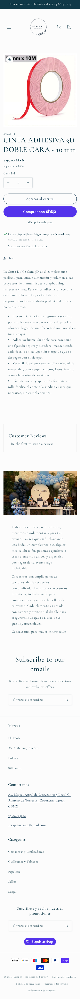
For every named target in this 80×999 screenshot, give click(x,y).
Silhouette (15, 768)
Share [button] (11, 258)
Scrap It (18, 976)
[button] (9, 27)
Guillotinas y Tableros (23, 861)
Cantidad (9, 173)
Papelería (14, 872)
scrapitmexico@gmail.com (27, 825)
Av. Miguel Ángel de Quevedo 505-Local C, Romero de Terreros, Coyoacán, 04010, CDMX (39, 800)
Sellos (12, 881)
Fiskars (13, 758)
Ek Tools (14, 738)
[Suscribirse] (67, 700)
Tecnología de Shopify (35, 976)
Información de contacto (42, 990)
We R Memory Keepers (23, 748)
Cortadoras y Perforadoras (26, 851)
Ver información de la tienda (27, 246)
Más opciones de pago (40, 222)
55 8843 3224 (17, 816)
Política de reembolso (64, 976)
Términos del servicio (56, 983)
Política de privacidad (28, 983)
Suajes (12, 892)
